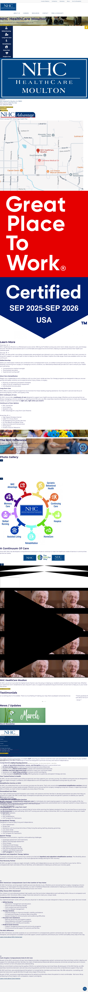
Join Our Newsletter (4, 745)
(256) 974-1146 (12, 103)
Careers (1, 739)
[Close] (1, 748)
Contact (1, 743)
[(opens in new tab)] (41, 155)
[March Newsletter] (22, 715)
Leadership (2, 736)
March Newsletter (7, 724)
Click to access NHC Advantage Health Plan (14, 119)
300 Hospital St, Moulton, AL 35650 (11, 101)
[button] (86, 27)
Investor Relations (3, 741)
